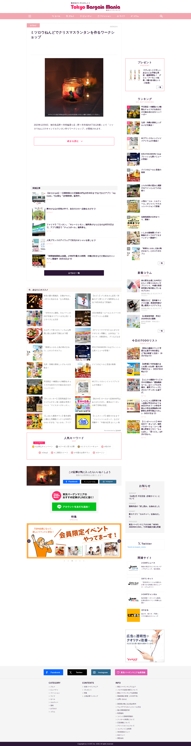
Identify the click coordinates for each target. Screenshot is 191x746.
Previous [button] (29, 541)
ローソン (99, 453)
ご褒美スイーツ (60, 453)
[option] (74, 541)
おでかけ (33, 25)
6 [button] (84, 561)
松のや (106, 446)
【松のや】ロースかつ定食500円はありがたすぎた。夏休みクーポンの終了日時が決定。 (106, 402)
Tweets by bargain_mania (136, 547)
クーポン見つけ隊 (66, 446)
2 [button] (68, 561)
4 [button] (76, 561)
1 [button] (64, 561)
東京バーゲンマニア (95, 6)
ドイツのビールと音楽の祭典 (104, 364)
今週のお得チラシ (81, 453)
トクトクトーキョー (88, 446)
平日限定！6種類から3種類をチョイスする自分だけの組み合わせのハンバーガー (57, 384)
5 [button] (80, 561)
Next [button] (119, 541)
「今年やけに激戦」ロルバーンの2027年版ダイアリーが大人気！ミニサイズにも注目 (57, 316)
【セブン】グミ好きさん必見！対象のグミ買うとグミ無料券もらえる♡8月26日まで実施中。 (105, 299)
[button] (30, 16)
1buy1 (44, 453)
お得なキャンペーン (43, 446)
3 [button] (72, 561)
